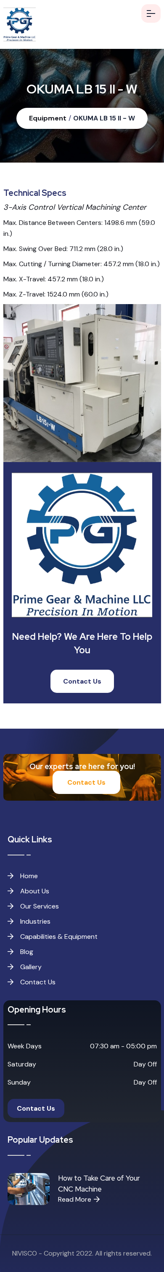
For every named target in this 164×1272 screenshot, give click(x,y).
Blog (26, 951)
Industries (34, 921)
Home (28, 875)
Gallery (30, 966)
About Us (34, 891)
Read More (74, 1199)
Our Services (39, 906)
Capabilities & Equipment (58, 936)
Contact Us (82, 681)
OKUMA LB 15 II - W (104, 118)
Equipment (47, 118)
